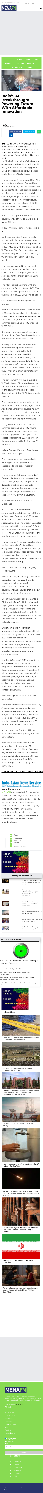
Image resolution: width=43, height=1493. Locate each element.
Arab (28, 59)
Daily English (11, 1439)
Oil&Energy (33, 63)
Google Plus (18, 1467)
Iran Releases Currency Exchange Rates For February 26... (30, 904)
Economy (19, 63)
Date (5, 125)
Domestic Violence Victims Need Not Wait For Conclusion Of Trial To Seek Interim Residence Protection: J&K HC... (21, 1093)
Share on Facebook (15, 131)
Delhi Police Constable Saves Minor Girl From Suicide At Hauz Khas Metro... (21, 1039)
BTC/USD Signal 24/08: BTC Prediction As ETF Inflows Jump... (32, 882)
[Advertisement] (21, 33)
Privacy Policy (10, 1415)
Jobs (6, 1427)
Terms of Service (11, 1412)
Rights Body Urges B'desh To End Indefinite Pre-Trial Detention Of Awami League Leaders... (20, 1230)
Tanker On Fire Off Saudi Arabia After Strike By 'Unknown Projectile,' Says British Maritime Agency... (21, 1193)
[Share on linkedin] (11, 135)
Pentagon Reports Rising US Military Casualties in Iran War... (17, 1069)
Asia (36, 59)
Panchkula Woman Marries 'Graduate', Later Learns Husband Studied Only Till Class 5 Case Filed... (20, 1290)
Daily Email (17, 1470)
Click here (19, 1404)
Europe (18, 59)
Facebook (17, 1461)
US (7, 59)
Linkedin (17, 1473)
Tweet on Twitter (29, 131)
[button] (33, 3)
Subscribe (24, 1453)
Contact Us (9, 1418)
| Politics (7, 63)
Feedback (8, 1430)
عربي (27, 3)
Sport (28, 67)
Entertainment (13, 67)
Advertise (8, 1421)
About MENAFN (10, 1424)
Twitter (16, 1464)
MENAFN (7, 144)
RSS (15, 1476)
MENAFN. (15, 1487)
